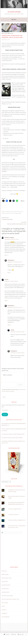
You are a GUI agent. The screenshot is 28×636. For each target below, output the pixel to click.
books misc (4, 571)
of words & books (14, 12)
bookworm (4, 213)
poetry (3, 606)
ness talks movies (5, 592)
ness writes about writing (7, 595)
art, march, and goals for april (14, 509)
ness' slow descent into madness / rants (10, 599)
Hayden (6, 279)
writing (19, 213)
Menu (14, 19)
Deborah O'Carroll (9, 237)
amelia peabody (17, 211)
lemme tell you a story (7, 578)
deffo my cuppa (5, 574)
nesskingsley (11, 260)
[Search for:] (14, 397)
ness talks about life (7, 33)
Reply (6, 255)
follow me (14, 402)
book (22, 211)
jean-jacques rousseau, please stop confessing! (12, 437)
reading (15, 213)
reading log (4, 613)
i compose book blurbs (7, 218)
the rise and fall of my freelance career (16, 223)
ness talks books (5, 588)
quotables (4, 609)
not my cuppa (5, 602)
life (13, 213)
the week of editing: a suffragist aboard (16, 520)
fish (7, 213)
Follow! (4, 414)
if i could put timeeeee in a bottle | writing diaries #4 (13, 434)
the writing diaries (5, 616)
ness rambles (4, 581)
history (10, 213)
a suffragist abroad (9, 211)
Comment (20, 384)
